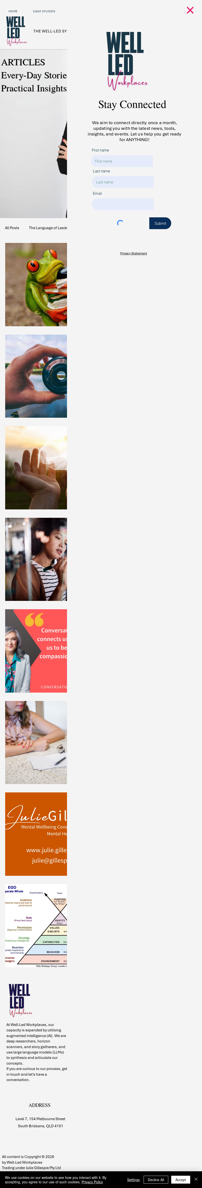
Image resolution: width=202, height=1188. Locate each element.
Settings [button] (133, 1179)
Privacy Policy (92, 1181)
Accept (180, 1179)
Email (97, 193)
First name (100, 150)
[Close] (196, 1179)
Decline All (156, 1179)
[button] (190, 10)
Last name (101, 171)
